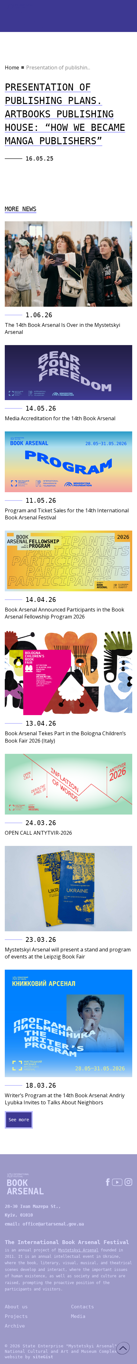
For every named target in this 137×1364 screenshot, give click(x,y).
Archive (15, 1326)
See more (19, 1119)
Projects (16, 1316)
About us (16, 1307)
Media (78, 1316)
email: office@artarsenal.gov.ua (44, 1223)
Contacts (82, 1307)
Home (12, 67)
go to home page (29, 16)
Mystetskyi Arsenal (78, 1250)
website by (29, 1356)
